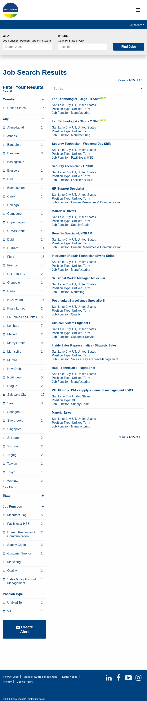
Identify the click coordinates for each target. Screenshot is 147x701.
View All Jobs (11, 676)
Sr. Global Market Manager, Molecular (78, 278)
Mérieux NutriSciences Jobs (40, 676)
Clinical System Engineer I (71, 323)
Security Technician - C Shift (72, 166)
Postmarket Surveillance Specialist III (78, 300)
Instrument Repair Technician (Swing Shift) (83, 255)
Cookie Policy (25, 681)
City (6, 118)
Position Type (13, 594)
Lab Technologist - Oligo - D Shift (76, 99)
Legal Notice (69, 676)
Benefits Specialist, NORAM (72, 233)
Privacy (7, 681)
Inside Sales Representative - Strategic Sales (84, 345)
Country (9, 99)
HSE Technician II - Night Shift (73, 367)
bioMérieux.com (36, 699)
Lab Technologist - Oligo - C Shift (76, 121)
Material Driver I (63, 412)
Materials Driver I (64, 211)
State (6, 495)
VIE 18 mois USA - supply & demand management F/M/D (92, 390)
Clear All (7, 91)
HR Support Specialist (68, 188)
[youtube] (128, 677)
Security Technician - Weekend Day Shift (81, 143)
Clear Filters (9, 487)
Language (136, 24)
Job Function (12, 506)
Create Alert (26, 629)
